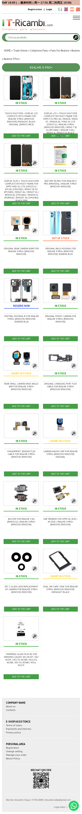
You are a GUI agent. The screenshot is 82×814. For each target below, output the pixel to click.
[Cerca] (75, 37)
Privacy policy (13, 732)
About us (11, 706)
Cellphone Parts (39, 50)
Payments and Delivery (18, 728)
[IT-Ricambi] (28, 31)
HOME (7, 50)
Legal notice (59, 807)
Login (49, 9)
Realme (75, 50)
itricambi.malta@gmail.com (58, 800)
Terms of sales (14, 725)
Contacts (11, 709)
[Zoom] (35, 95)
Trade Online (20, 50)
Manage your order (16, 754)
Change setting (14, 751)
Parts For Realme (59, 50)
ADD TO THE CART (21, 135)
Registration (35, 9)
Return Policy (13, 758)
